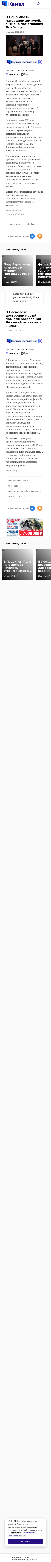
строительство (15, 496)
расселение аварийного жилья (23, 491)
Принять (25, 1541)
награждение (14, 224)
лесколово (13, 486)
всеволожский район (18, 481)
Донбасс (31, 224)
